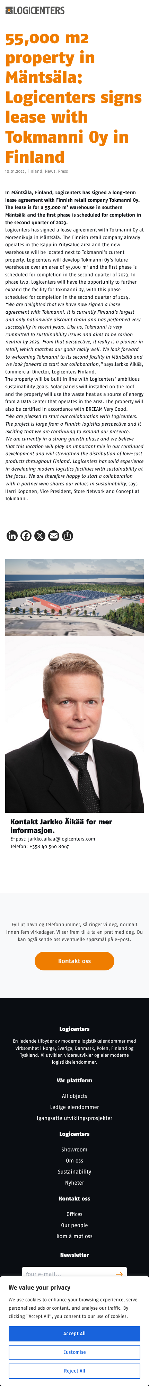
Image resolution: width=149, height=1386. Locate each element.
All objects (74, 1096)
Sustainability (74, 1171)
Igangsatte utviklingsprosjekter (74, 1118)
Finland (34, 171)
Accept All (74, 1334)
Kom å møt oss (74, 1236)
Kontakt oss (74, 961)
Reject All (74, 1371)
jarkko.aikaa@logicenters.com (61, 839)
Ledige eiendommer (74, 1107)
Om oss (74, 1160)
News (50, 171)
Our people (74, 1225)
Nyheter (74, 1182)
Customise (74, 1352)
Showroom (75, 1149)
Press (63, 171)
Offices (74, 1214)
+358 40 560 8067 (49, 846)
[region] (74, 1331)
